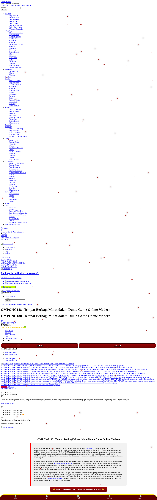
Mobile (11, 54)
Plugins (11, 73)
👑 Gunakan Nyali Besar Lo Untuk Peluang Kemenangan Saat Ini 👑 (78, 489)
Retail (11, 60)
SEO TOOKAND (9, 323)
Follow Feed (13, 21)
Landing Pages (14, 134)
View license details (7, 403)
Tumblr (11, 221)
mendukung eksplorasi (54, 478)
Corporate (12, 40)
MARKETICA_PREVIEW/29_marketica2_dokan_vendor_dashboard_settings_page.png (31, 385)
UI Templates (9, 192)
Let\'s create (7, 287)
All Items (8, 14)
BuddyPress (13, 38)
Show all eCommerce (16, 163)
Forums (12, 217)
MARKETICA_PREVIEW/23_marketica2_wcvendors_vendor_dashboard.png (127, 379)
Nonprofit (12, 56)
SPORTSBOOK (6, 259)
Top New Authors (15, 25)
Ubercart (12, 184)
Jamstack (8, 125)
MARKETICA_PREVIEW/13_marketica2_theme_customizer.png (71, 373)
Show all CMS (14, 140)
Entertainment (14, 52)
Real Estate (13, 58)
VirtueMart (13, 186)
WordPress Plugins (15, 67)
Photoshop (13, 199)
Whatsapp (110, 498)
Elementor (12, 50)
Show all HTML (15, 81)
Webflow (12, 155)
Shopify (7, 107)
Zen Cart (12, 188)
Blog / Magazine (15, 37)
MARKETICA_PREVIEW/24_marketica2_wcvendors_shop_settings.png (26, 381)
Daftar (78, 498)
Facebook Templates (16, 211)
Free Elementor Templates (18, 213)
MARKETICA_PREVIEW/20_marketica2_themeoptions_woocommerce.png (122, 377)
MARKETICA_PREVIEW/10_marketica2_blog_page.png (70, 371)
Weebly (12, 157)
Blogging (12, 207)
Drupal (11, 146)
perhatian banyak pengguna (63, 463)
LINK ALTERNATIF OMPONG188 (13, 263)
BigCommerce (14, 169)
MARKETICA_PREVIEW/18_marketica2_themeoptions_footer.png (24, 377)
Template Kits (14, 71)
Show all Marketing (16, 129)
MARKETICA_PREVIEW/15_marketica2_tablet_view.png (21, 375)
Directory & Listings (16, 44)
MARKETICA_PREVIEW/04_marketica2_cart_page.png (68, 367)
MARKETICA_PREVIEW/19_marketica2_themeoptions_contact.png (72, 377)
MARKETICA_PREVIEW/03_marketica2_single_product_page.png (24, 367)
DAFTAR (117, 345)
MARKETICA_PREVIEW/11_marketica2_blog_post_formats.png (113, 371)
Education (12, 48)
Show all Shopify (15, 109)
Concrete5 (12, 144)
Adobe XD (13, 198)
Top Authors (13, 23)
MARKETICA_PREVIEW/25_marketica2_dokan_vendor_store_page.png (77, 381)
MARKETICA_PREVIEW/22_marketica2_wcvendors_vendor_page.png (74, 379)
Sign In (21, 232)
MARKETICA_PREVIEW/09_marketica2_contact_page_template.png (25, 371)
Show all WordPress (16, 33)
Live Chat (141, 498)
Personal (12, 96)
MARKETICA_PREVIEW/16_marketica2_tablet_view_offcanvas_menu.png (68, 375)
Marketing (8, 127)
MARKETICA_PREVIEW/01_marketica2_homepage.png (63, 366)
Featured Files (14, 17)
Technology (13, 61)
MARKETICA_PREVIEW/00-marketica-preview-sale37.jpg (22, 366)
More (7, 205)
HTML (7, 79)
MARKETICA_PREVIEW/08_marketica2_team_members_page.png (123, 369)
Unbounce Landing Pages (18, 136)
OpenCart (12, 178)
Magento (12, 176)
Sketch (11, 201)
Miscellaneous (14, 65)
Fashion (12, 113)
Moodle (12, 153)
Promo (16, 498)
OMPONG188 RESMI (9, 261)
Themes (12, 75)
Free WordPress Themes (17, 215)
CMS (7, 138)
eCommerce (13, 46)
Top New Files (14, 19)
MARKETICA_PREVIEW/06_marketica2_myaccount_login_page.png (25, 369)
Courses (12, 209)
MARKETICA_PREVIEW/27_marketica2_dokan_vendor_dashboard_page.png (28, 383)
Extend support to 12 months (16, 420)
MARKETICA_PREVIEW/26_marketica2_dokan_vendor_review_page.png (129, 381)
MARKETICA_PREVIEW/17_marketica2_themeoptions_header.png (119, 375)
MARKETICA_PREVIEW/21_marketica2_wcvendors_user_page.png (25, 379)
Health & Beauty (15, 117)
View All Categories (16, 29)
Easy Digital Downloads (17, 173)
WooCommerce (14, 167)
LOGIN (40, 345)
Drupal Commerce (15, 171)
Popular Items (14, 35)
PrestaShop (13, 180)
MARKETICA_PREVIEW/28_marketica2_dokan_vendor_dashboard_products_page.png (86, 383)
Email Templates (15, 132)
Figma (11, 196)
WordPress (8, 31)
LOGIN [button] (4, 387)
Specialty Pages (14, 100)
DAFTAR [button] (10, 387)
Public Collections (15, 27)
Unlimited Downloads (12, 224)
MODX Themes (15, 152)
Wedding (12, 63)
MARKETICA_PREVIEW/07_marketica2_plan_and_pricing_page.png (74, 369)
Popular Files (13, 15)
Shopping (12, 115)
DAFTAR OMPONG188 (9, 265)
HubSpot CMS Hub (16, 148)
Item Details (9, 331)
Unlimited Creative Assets (18, 222)
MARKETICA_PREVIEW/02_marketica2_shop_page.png (103, 366)
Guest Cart (4, 229)
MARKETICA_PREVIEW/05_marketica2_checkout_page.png (110, 367)
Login (47, 498)
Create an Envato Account (10, 232)
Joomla (11, 150)
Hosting (7, 77)
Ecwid (11, 175)
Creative (12, 42)
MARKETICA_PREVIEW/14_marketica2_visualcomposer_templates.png (119, 373)
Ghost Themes (14, 219)
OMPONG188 (6, 257)
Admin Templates (15, 84)
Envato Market (6, 2)
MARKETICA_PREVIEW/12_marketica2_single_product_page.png (24, 373)
